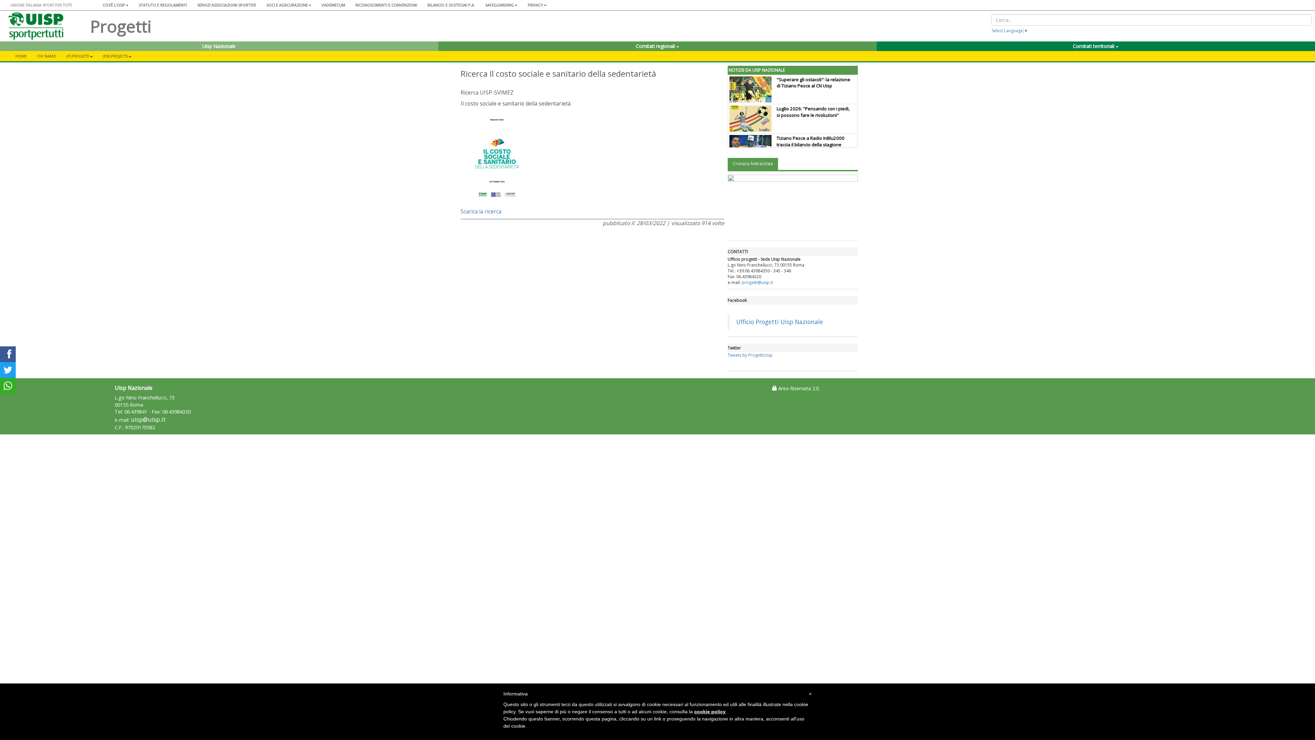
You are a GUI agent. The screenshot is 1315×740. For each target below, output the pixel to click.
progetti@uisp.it (757, 282)
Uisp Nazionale (219, 46)
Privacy (535, 5)
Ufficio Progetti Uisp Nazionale (779, 322)
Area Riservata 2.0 (798, 388)
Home (21, 56)
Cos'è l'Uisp (114, 5)
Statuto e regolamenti (163, 5)
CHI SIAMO (46, 56)
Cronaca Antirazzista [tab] (753, 163)
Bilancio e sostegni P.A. (451, 5)
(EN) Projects (115, 56)
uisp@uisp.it (148, 419)
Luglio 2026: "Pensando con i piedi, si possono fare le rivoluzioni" (813, 112)
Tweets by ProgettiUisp (750, 355)
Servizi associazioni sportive (226, 5)
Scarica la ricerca (481, 211)
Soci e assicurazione (287, 5)
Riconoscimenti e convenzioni (386, 5)
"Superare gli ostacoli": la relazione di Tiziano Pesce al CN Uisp (813, 82)
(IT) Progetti (77, 56)
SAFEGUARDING (499, 5)
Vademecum (333, 5)
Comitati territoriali (1094, 46)
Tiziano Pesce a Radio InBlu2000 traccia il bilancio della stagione (810, 141)
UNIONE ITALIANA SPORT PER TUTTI (41, 5)
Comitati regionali (656, 46)
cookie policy (710, 711)
